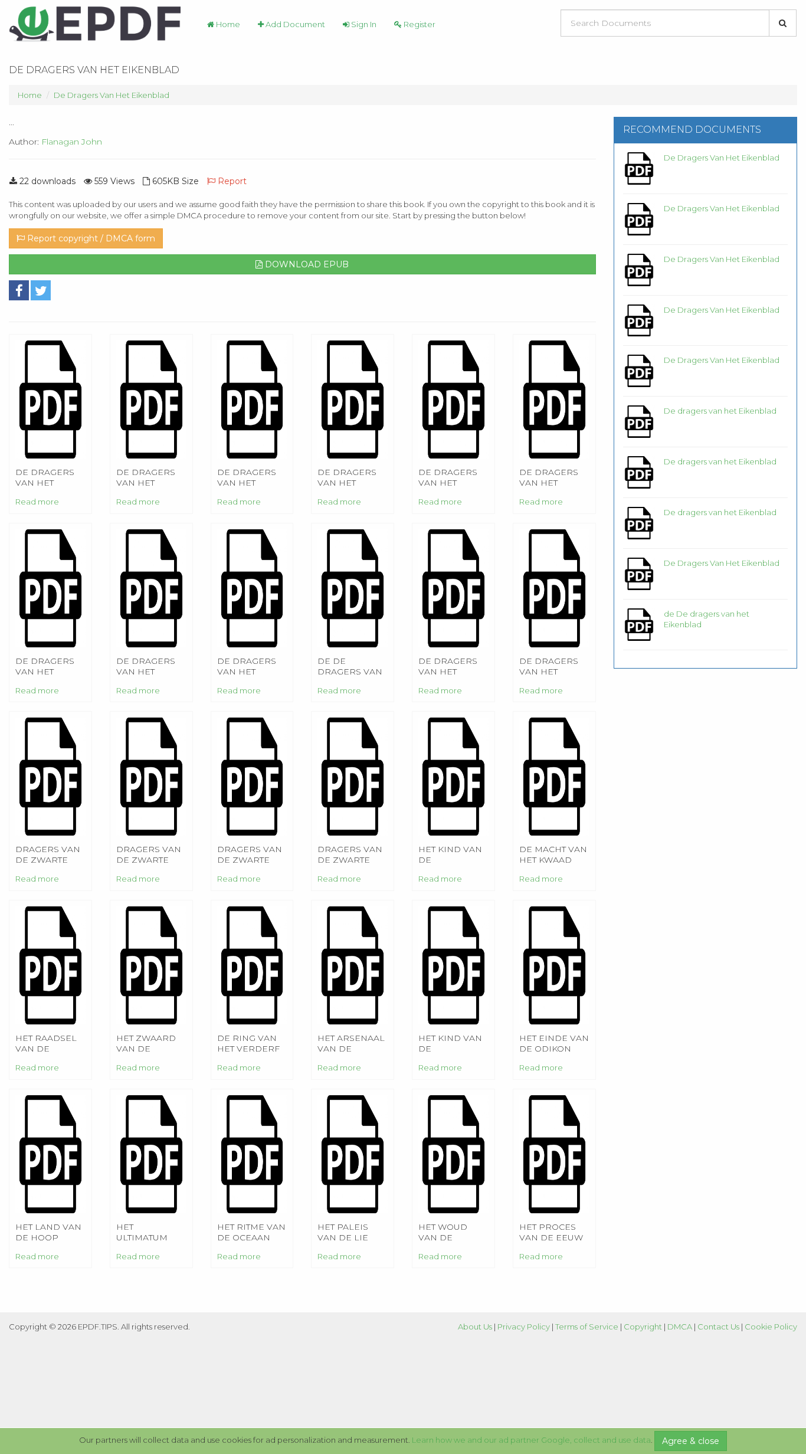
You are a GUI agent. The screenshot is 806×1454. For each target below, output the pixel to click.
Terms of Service (586, 1326)
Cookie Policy (771, 1326)
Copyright (643, 1326)
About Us (475, 1326)
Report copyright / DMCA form (90, 238)
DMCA (679, 1326)
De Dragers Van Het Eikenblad (111, 95)
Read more (37, 501)
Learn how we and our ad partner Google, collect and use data (531, 1440)
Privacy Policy (523, 1326)
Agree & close (690, 1441)
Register (418, 24)
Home (227, 24)
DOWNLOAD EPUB (306, 264)
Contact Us (718, 1326)
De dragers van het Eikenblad (720, 410)
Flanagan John (71, 141)
